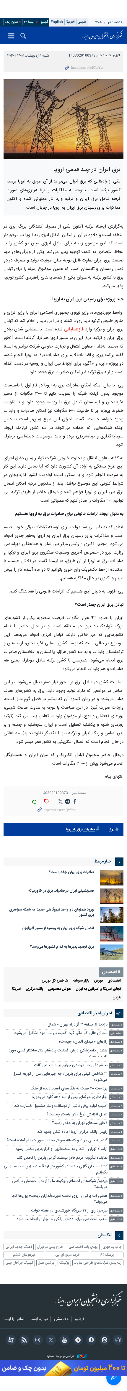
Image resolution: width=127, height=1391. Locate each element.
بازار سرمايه (81, 981)
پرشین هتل (46, 1263)
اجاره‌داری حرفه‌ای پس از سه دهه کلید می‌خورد (70, 1097)
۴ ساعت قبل (116, 1106)
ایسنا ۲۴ (29, 22)
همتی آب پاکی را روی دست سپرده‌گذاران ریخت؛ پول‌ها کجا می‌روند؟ (60, 1199)
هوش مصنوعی (59, 989)
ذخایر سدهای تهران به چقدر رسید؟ (80, 1123)
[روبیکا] (117, 1340)
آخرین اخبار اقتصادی (94, 1013)
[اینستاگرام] (37, 1340)
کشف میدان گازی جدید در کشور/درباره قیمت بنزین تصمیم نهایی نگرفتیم (56, 1169)
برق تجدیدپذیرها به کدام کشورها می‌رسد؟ (62, 947)
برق (111, 830)
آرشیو (44, 22)
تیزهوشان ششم (24, 1255)
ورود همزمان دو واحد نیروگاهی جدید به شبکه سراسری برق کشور (51, 912)
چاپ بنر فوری (112, 1247)
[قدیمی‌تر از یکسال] (111, 877)
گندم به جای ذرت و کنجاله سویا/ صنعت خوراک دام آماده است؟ (57, 1141)
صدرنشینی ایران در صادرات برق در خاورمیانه (61, 891)
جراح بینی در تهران (50, 1247)
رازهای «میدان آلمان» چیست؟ (83, 1042)
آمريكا (16, 989)
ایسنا (102, 35)
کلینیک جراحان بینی (19, 1263)
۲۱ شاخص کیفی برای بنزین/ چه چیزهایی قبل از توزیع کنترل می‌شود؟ (60, 1077)
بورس (98, 981)
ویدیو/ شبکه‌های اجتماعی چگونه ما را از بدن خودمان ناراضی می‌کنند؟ (60, 1184)
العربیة (70, 22)
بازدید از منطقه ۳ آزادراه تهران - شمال (78, 1025)
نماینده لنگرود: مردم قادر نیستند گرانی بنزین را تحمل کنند (62, 1158)
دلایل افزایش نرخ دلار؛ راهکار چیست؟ (77, 1115)
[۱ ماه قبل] (111, 933)
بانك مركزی (34, 989)
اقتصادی (114, 981)
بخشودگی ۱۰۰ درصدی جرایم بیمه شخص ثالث (71, 1065)
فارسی (82, 22)
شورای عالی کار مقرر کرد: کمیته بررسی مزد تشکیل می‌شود (61, 1033)
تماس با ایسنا (14, 1319)
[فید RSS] (23, 1340)
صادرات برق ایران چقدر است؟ (70, 872)
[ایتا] (103, 1340)
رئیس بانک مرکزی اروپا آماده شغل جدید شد (72, 1132)
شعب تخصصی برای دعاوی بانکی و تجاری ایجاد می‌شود (62, 1219)
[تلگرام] (77, 1340)
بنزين (117, 998)
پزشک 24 (107, 1255)
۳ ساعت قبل (116, 1066)
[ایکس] (50, 1340)
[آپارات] (10, 1340)
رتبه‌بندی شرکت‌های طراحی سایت (98, 1263)
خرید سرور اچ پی (67, 1255)
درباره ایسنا (39, 1319)
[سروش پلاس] (90, 1340)
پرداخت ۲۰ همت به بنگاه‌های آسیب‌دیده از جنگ (69, 1089)
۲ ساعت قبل (116, 1042)
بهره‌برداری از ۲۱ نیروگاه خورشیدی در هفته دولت (69, 1211)
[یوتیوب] (63, 1340)
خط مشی (61, 1319)
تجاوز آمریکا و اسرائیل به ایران (98, 989)
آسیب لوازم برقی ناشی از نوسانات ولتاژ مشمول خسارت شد (61, 1106)
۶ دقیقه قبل (116, 1025)
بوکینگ (64, 1263)
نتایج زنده (11, 22)
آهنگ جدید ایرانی (18, 1247)
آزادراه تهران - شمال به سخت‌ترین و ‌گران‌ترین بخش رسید (61, 1149)
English (57, 22)
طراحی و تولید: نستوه (61, 1356)
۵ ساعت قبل (116, 1132)
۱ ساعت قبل (116, 1034)
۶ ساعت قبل (116, 1149)
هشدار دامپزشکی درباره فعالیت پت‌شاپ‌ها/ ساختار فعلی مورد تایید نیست (58, 1054)
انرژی (116, 55)
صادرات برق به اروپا (80, 830)
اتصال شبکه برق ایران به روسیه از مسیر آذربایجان (57, 928)
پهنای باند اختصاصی (83, 1247)
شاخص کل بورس (55, 981)
